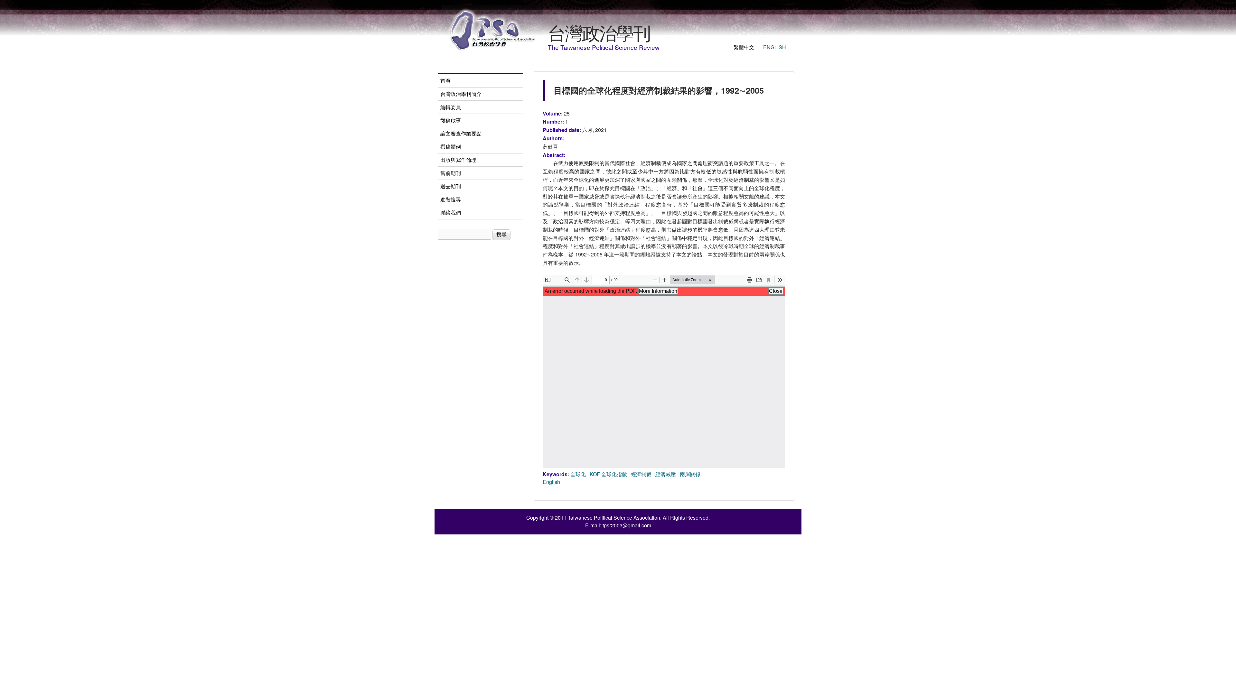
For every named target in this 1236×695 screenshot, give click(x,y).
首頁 (445, 80)
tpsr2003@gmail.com (627, 525)
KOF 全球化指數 (608, 474)
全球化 (578, 474)
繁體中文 (744, 47)
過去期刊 (450, 186)
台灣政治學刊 (599, 32)
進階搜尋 (450, 199)
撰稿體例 (450, 146)
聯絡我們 (450, 212)
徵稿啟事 (450, 120)
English (774, 47)
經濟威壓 (665, 474)
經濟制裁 (641, 474)
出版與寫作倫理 (458, 159)
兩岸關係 (690, 474)
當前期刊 (450, 173)
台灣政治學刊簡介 (461, 93)
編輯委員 (450, 107)
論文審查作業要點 (461, 133)
